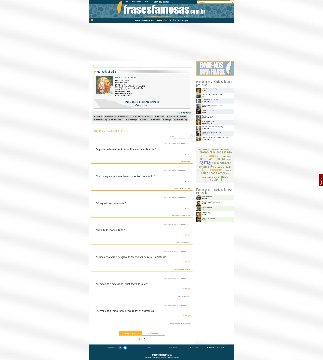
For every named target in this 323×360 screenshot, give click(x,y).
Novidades (194, 348)
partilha (187, 269)
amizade (228, 159)
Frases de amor (148, 20)
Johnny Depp (206, 218)
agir (212, 159)
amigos (223, 176)
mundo (187, 188)
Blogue (185, 20)
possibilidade (185, 242)
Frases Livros (162, 20)
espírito (178, 215)
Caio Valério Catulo (209, 94)
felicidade (216, 152)
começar (214, 177)
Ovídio (204, 110)
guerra (220, 159)
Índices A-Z (175, 20)
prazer (227, 166)
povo (188, 215)
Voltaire (204, 121)
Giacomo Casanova (209, 127)
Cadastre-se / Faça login (136, 2)
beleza (203, 159)
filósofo (129, 93)
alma (199, 149)
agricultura (218, 167)
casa (231, 149)
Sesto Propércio (207, 105)
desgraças (180, 269)
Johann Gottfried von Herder (212, 137)
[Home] (161, 9)
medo (184, 296)
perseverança (185, 323)
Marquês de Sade (208, 132)
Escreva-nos (172, 348)
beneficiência (206, 149)
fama (205, 162)
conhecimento (226, 156)
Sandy (204, 213)
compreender (215, 149)
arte (220, 156)
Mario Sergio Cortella (209, 202)
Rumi (204, 116)
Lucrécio (205, 99)
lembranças (208, 155)
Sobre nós (150, 348)
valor (188, 296)
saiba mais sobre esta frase (177, 143)
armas (221, 149)
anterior (130, 333)
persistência (215, 179)
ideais (183, 215)
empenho (177, 323)
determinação (221, 163)
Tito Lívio (205, 196)
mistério (181, 188)
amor (221, 173)
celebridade (209, 173)
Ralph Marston (207, 207)
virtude (203, 169)
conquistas (229, 170)
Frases (137, 20)
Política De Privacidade (215, 348)
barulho (226, 149)
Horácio (205, 89)
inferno (187, 162)
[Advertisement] (161, 41)
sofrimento (206, 166)
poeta (124, 93)
